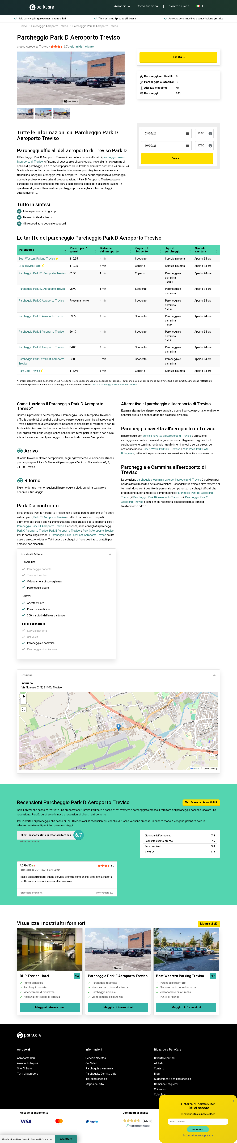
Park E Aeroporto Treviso (64, 530)
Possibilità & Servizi (32, 554)
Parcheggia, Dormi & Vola (101, 1073)
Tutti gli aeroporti (27, 1073)
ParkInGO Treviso (169, 449)
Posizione (26, 675)
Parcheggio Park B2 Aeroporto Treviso (42, 288)
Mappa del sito (95, 1084)
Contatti (159, 1068)
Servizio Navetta (96, 1058)
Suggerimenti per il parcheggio (172, 1079)
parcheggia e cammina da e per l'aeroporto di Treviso (169, 479)
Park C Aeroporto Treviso (32, 530)
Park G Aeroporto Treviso (98, 530)
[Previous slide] (20, 75)
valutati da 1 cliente (81, 46)
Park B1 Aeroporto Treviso (49, 517)
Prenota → (178, 56)
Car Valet (91, 1063)
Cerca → (177, 158)
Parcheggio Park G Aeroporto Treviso (41, 347)
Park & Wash (150, 449)
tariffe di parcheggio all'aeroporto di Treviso (114, 384)
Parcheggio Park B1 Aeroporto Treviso (42, 273)
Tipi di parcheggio (96, 1079)
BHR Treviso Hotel (30, 266)
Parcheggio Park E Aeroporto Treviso (41, 331)
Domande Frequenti (166, 1084)
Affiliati (158, 1063)
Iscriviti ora (198, 1129)
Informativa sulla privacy (198, 1135)
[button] (65, 250)
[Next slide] (121, 75)
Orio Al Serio (24, 1068)
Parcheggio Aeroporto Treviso (49, 26)
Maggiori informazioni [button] (41, 1139)
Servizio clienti (179, 6)
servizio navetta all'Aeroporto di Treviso (167, 435)
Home (23, 26)
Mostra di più (208, 923)
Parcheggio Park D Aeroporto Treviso (41, 316)
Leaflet (196, 768)
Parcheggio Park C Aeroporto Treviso (41, 300)
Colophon (160, 1094)
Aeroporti (120, 6)
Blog (157, 1073)
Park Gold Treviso (30, 370)
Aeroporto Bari (26, 1058)
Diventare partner (164, 1058)
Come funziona (147, 6)
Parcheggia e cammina (99, 1068)
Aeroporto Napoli (27, 1063)
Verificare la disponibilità (201, 802)
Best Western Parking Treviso (37, 258)
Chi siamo (160, 1089)
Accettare (66, 1139)
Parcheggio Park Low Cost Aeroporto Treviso (78, 535)
